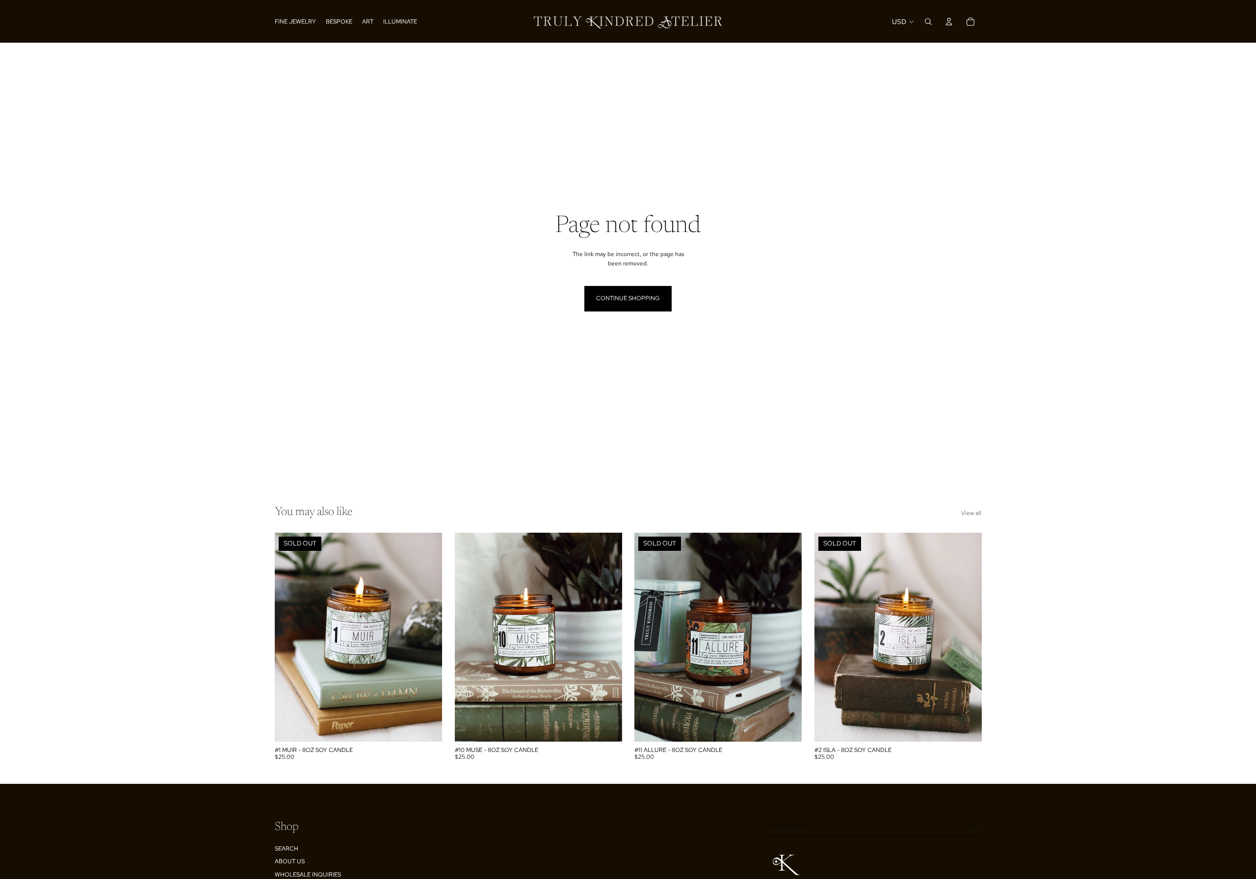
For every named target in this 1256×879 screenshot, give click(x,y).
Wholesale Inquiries (308, 875)
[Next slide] (427, 637)
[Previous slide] (289, 637)
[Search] (928, 21)
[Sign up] (972, 825)
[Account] (949, 21)
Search (286, 849)
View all (971, 513)
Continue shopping (628, 298)
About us (290, 861)
